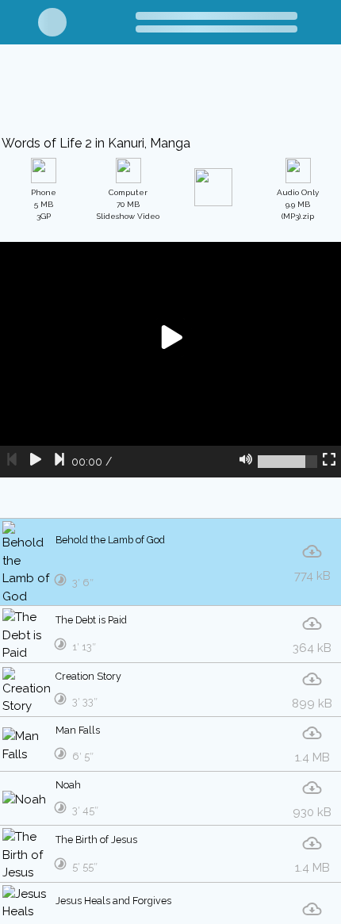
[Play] (36, 461)
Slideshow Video (128, 204)
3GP (43, 204)
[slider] (287, 461)
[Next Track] (59, 461)
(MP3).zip (298, 204)
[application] (170, 360)
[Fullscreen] (329, 461)
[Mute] (246, 461)
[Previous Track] (12, 461)
